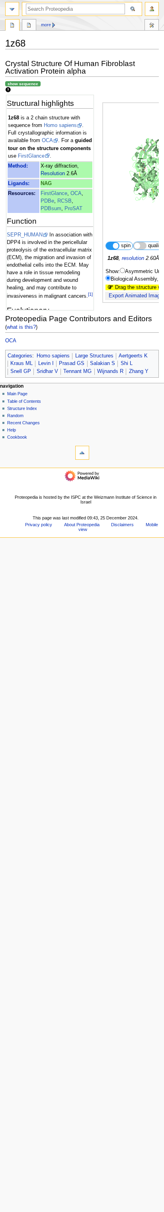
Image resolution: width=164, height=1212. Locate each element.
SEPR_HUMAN (25, 235)
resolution (133, 258)
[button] (15, 1209)
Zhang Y (138, 371)
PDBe (47, 201)
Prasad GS (71, 363)
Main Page (17, 393)
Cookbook (17, 437)
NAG (46, 183)
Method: (18, 166)
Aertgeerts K (133, 356)
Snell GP (20, 371)
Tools (151, 26)
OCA (47, 140)
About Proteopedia (82, 524)
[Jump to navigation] (12, 9)
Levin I (46, 363)
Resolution (53, 173)
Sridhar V (47, 371)
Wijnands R (110, 371)
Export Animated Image (136, 296)
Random (15, 415)
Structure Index (22, 408)
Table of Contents (24, 401)
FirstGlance (31, 156)
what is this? (21, 327)
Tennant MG (77, 371)
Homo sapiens (60, 125)
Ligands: (18, 183)
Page (12, 26)
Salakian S (102, 363)
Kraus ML (21, 363)
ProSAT (73, 208)
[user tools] (152, 9)
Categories (20, 356)
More (46, 24)
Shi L (127, 363)
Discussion (29, 26)
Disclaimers (122, 524)
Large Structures (94, 356)
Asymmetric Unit (144, 271)
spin (126, 245)
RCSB (64, 201)
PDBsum (51, 208)
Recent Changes (23, 422)
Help (11, 429)
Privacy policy (38, 524)
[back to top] (82, 453)
